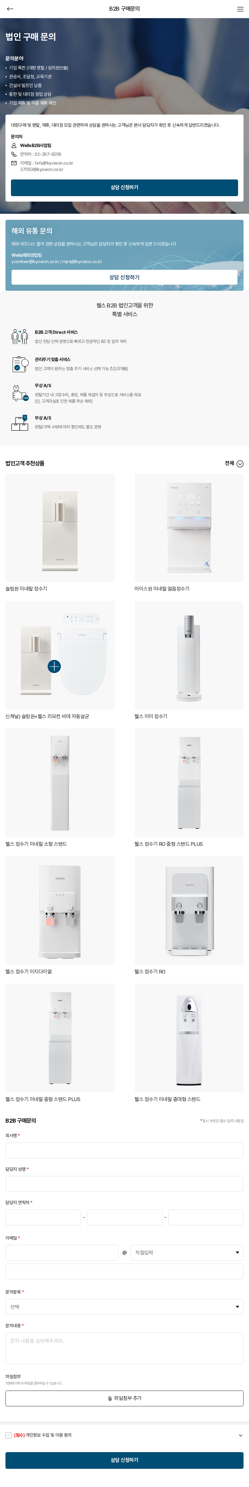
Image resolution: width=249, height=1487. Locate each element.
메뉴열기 (240, 9)
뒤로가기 (10, 9)
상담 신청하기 (124, 187)
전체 (229, 463)
